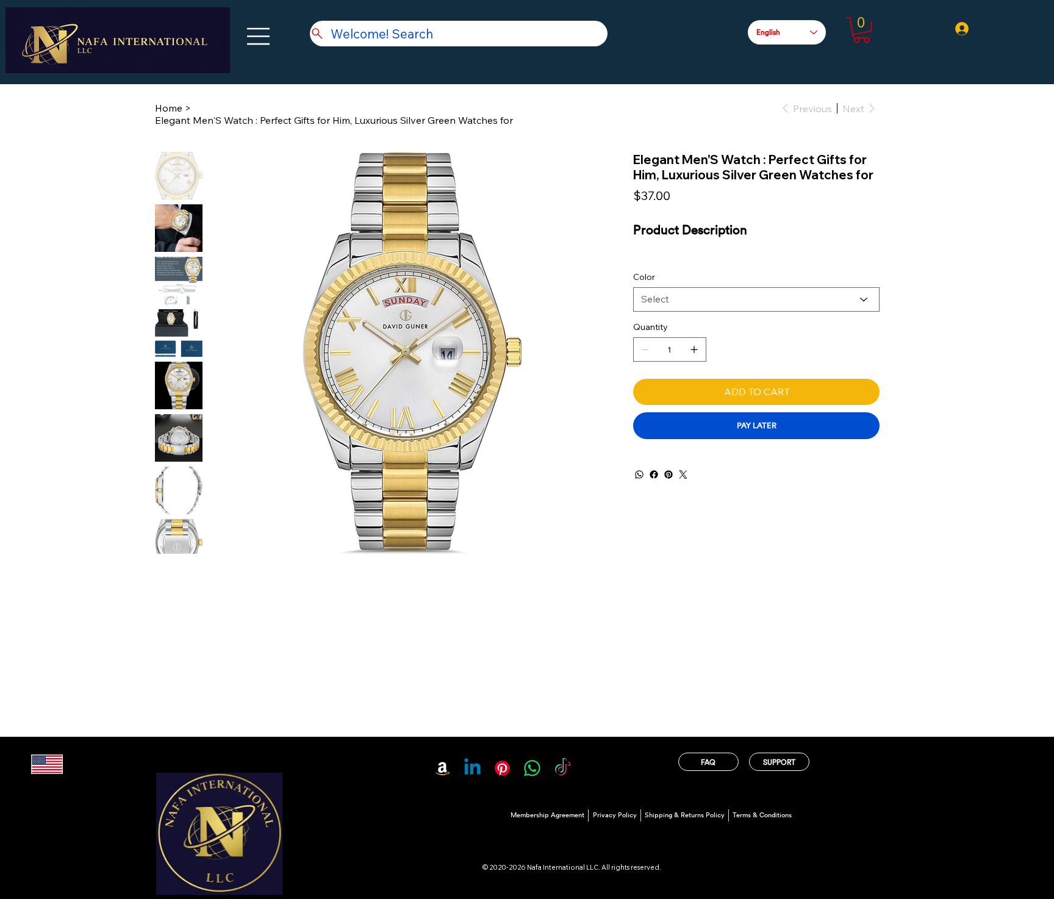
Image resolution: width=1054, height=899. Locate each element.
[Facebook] (654, 474)
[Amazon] (442, 768)
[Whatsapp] (532, 768)
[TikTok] (563, 768)
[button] (861, 30)
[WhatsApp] (639, 474)
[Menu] (258, 36)
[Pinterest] (668, 474)
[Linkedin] (472, 768)
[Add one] (694, 349)
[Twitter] (683, 474)
